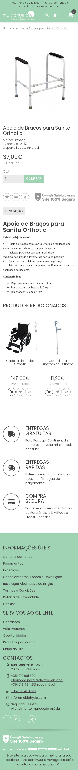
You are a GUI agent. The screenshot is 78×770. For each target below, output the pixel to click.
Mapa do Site (13, 649)
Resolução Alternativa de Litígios (28, 583)
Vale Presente (14, 628)
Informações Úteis (26, 547)
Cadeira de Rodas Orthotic (20, 362)
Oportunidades (15, 635)
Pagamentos (13, 563)
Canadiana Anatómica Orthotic (57, 362)
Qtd (6, 171)
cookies (33, 755)
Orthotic (19, 140)
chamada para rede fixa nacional (37, 680)
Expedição (11, 570)
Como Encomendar (18, 556)
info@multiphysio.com (28, 697)
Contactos (11, 622)
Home (7, 28)
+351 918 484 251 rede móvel (33, 684)
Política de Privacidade (21, 597)
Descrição (14, 211)
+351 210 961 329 (23, 676)
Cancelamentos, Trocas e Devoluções (33, 577)
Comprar (33, 178)
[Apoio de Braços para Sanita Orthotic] (39, 79)
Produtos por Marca (19, 642)
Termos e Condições (19, 590)
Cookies (9, 604)
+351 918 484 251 (23, 691)
